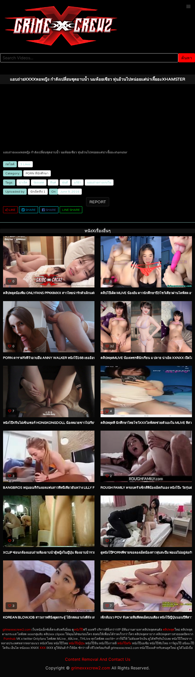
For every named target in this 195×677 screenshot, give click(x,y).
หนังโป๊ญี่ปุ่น (77, 643)
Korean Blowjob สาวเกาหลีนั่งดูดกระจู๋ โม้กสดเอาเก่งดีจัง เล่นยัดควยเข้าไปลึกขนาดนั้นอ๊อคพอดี (74, 617)
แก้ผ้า (77, 182)
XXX (43, 648)
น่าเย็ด (23, 182)
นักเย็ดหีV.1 (37, 191)
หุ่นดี (65, 182)
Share (30, 210)
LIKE (11, 210)
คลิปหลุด (168, 629)
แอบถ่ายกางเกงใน (99, 182)
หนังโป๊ (78, 629)
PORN (30, 173)
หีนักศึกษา (41, 173)
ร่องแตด (38, 182)
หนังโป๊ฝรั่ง (124, 643)
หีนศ (53, 182)
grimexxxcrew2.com (17, 629)
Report (97, 202)
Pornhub (9, 639)
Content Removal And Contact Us (97, 659)
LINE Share (71, 210)
